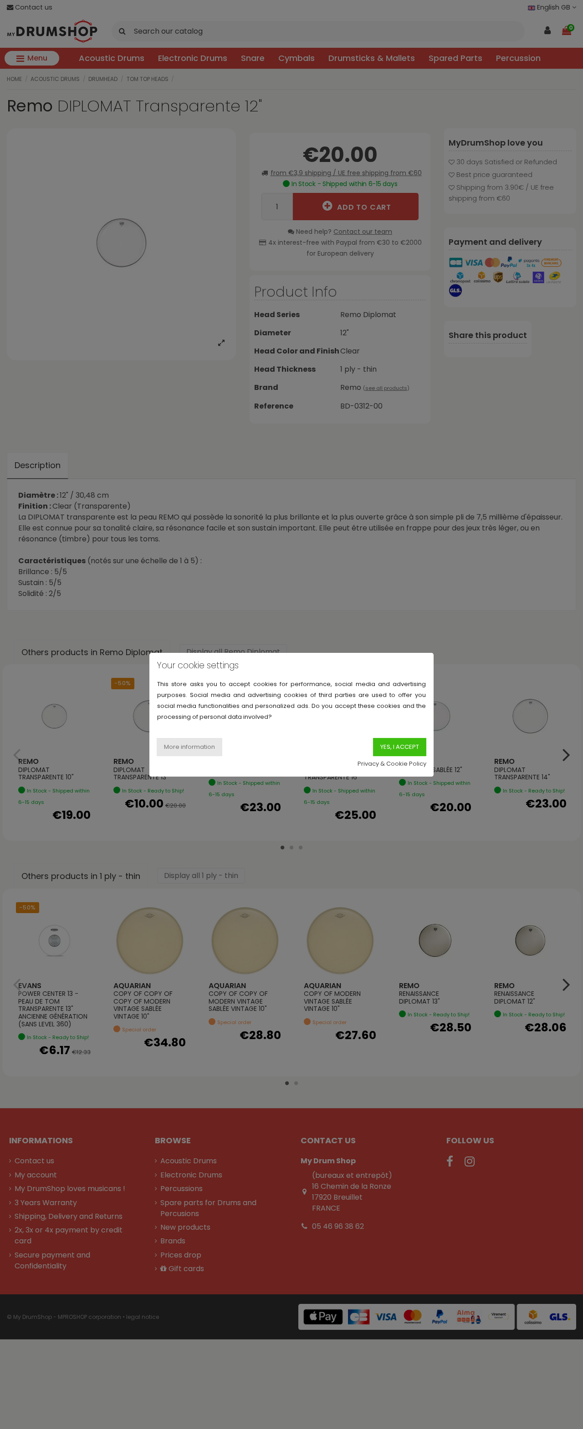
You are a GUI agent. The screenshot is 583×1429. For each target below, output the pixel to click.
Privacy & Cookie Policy (392, 763)
